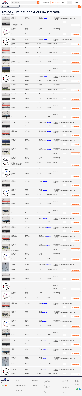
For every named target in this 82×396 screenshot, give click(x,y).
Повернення (43, 6)
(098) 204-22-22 (65, 380)
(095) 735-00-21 (47, 381)
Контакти (51, 6)
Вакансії (64, 6)
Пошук (6, 8)
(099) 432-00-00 (47, 386)
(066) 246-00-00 (78, 381)
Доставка (36, 6)
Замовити (55, 22)
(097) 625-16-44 (47, 385)
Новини (57, 6)
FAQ (76, 6)
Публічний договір (19, 390)
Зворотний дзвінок (56, 2)
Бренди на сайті (34, 382)
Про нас (70, 6)
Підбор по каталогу (35, 380)
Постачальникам (34, 385)
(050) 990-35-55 (47, 391)
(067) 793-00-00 (47, 380)
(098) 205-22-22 (65, 385)
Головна (22, 6)
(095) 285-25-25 (64, 391)
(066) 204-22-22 (65, 381)
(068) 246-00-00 (78, 380)
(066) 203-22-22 (77, 385)
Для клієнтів (34, 383)
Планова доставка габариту (21, 385)
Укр (63, 2)
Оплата (29, 6)
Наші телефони (46, 2)
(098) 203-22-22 (77, 384)
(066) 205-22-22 (65, 386)
